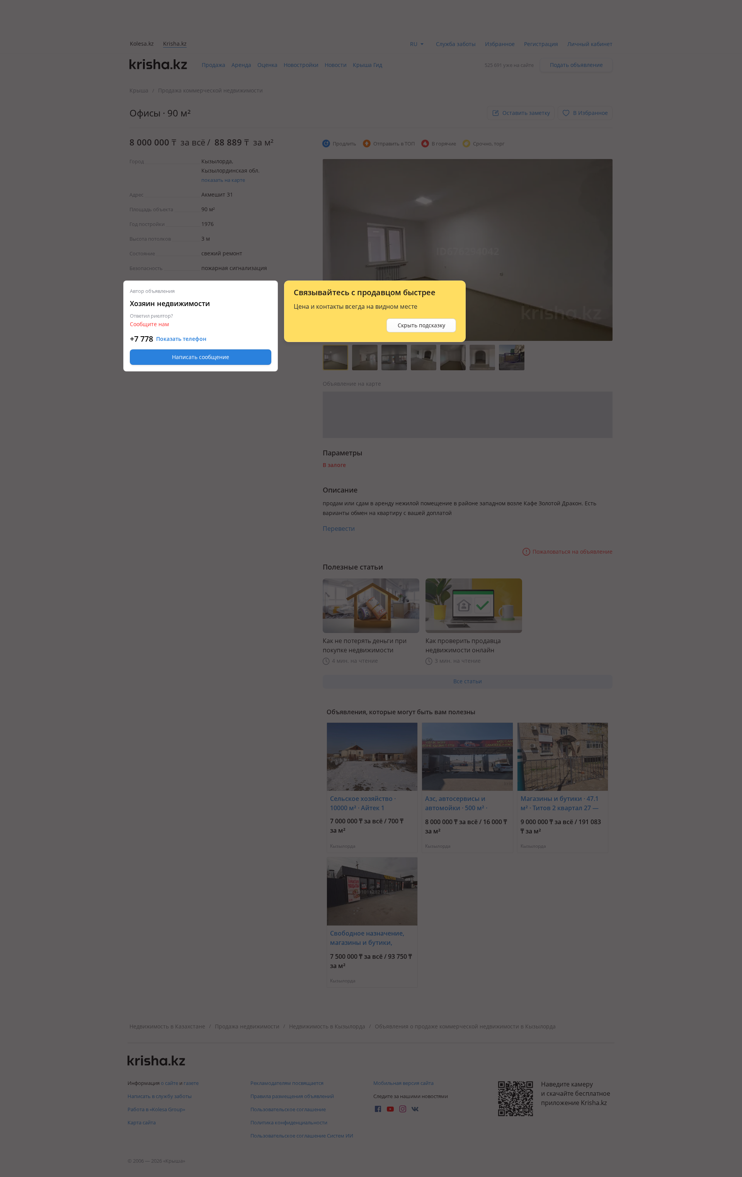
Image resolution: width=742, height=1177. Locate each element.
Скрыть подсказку (421, 325)
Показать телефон (181, 339)
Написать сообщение (200, 357)
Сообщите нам (149, 324)
